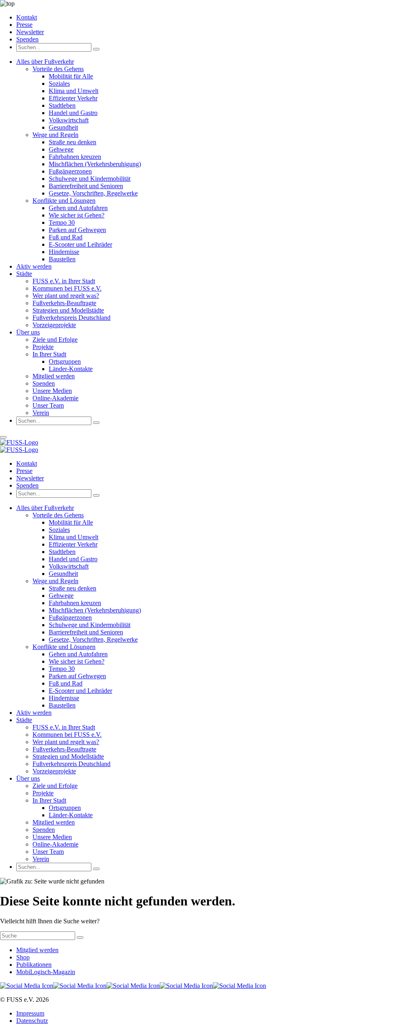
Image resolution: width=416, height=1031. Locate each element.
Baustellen (62, 259)
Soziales (59, 83)
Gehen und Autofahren (78, 207)
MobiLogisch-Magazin (45, 971)
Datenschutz (32, 1020)
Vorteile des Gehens (58, 68)
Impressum (30, 1013)
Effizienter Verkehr (73, 98)
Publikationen (34, 964)
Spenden (27, 39)
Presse (24, 24)
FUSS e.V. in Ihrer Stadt (63, 281)
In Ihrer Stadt (49, 354)
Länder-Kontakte (71, 368)
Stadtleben (62, 105)
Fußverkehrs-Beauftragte (64, 303)
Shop (23, 957)
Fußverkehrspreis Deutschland (71, 317)
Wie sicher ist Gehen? (76, 215)
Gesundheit (63, 127)
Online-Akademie (55, 398)
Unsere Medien (52, 390)
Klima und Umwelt (73, 90)
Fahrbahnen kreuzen (75, 156)
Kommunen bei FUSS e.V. (67, 288)
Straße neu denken (72, 142)
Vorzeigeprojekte (54, 324)
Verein (40, 412)
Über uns (28, 332)
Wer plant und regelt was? (65, 295)
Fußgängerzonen (70, 171)
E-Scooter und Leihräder (80, 244)
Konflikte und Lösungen (63, 200)
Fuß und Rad (65, 237)
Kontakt (26, 17)
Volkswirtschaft (69, 120)
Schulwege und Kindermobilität (89, 178)
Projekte (43, 346)
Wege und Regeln (55, 134)
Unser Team (48, 405)
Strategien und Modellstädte (68, 310)
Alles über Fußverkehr (45, 61)
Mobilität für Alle (71, 76)
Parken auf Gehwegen (77, 229)
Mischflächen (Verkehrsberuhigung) (95, 164)
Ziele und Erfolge (55, 339)
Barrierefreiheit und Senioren (86, 185)
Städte (24, 273)
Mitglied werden (53, 376)
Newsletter (30, 31)
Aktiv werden (34, 266)
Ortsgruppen (65, 361)
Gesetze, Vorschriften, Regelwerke (93, 193)
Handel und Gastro (73, 112)
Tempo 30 (62, 222)
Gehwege (61, 149)
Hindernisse (64, 251)
